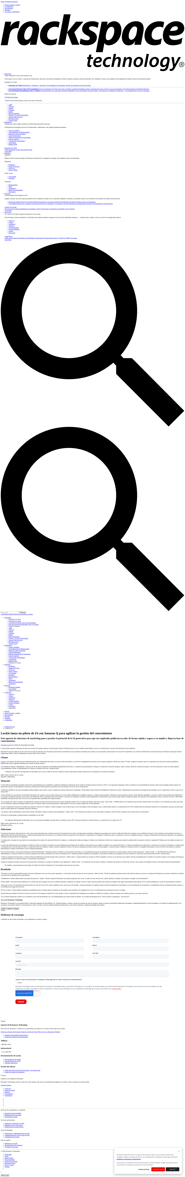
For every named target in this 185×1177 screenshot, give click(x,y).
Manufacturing (12, 185)
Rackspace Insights (52, 202)
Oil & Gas (11, 168)
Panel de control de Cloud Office (31, 1032)
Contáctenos (5, 614)
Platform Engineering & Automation (19, 137)
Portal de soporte (10, 1090)
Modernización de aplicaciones (14, 1127)
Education (11, 178)
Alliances (11, 226)
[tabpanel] (92, 964)
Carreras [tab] (16, 908)
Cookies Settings (143, 1169)
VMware (11, 106)
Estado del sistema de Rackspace (15, 1072)
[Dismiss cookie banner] (178, 1151)
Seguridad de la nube (11, 1117)
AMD (10, 105)
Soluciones (8, 74)
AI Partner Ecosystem (11, 97)
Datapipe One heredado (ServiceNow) (16, 1035)
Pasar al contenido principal (9, 1)
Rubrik (10, 112)
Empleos (7, 1092)
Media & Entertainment (15, 190)
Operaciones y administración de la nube (17, 1133)
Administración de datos (12, 1137)
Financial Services (14, 166)
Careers (10, 231)
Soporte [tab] (9, 908)
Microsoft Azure (13, 119)
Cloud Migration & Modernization (18, 132)
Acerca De (8, 212)
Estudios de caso (10, 726)
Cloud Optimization (14, 136)
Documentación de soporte (13, 1059)
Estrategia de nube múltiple (13, 1113)
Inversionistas (9, 1094)
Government (12, 176)
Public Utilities (12, 170)
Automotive (12, 188)
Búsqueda (22, 612)
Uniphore (11, 110)
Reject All (172, 1169)
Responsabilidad (10, 1160)
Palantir (10, 108)
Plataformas (8, 122)
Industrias (8, 153)
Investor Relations (13, 229)
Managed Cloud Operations (16, 134)
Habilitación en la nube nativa (14, 1125)
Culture (10, 222)
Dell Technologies (14, 113)
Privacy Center (9, 1165)
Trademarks (8, 1154)
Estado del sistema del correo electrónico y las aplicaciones (22, 1070)
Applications (12, 143)
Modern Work (12, 144)
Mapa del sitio (9, 1158)
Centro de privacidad (11, 1161)
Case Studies (60, 203)
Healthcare (11, 165)
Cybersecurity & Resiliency (16, 141)
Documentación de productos (13, 1145)
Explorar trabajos (6, 1085)
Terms (6, 1156)
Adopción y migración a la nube (14, 1123)
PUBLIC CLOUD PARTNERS (18, 115)
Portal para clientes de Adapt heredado (16, 1037)
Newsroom (11, 233)
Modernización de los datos (13, 1115)
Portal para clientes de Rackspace (11, 1032)
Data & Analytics (13, 139)
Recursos (7, 193)
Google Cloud (12, 120)
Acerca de (8, 1088)
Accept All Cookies (158, 1169)
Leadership (11, 224)
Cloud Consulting (13, 130)
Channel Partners (13, 227)
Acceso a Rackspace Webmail (51, 1032)
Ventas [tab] (3, 908)
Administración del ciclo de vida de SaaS (17, 1135)
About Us (11, 221)
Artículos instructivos (11, 1063)
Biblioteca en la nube (11, 1143)
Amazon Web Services (15, 117)
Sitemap (7, 1167)
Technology (12, 192)
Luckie (3, 761)
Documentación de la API (12, 1061)
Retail (10, 186)
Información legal (10, 1163)
